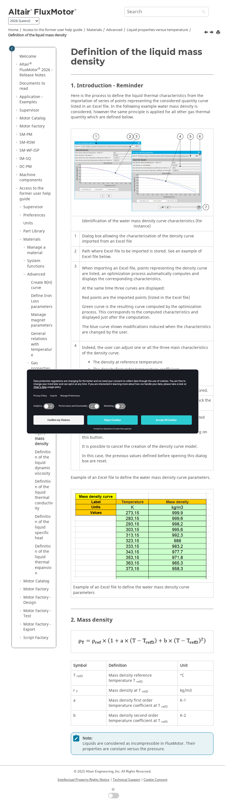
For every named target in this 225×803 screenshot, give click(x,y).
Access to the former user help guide (52, 29)
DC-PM (25, 167)
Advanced (114, 29)
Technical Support (126, 779)
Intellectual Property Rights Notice (83, 779)
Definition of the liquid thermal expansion (43, 559)
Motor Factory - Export (37, 627)
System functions (35, 263)
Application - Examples (31, 99)
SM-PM (25, 134)
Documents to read (32, 86)
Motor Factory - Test (37, 613)
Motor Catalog (32, 118)
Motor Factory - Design (37, 600)
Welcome (27, 56)
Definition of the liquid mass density (37, 35)
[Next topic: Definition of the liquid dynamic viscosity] (212, 33)
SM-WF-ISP (29, 150)
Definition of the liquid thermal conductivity (44, 495)
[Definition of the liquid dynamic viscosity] (212, 33)
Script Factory (35, 638)
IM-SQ (25, 159)
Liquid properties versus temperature (157, 29)
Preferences (34, 215)
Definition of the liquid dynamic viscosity (42, 462)
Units (28, 223)
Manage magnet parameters (41, 320)
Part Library (34, 231)
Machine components (30, 177)
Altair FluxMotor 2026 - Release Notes (36, 70)
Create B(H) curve (41, 285)
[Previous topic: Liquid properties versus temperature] (206, 33)
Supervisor (29, 110)
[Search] (202, 12)
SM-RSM (27, 142)
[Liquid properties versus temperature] (206, 33)
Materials (94, 29)
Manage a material (36, 250)
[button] (17, 56)
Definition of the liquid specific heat (42, 527)
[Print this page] (218, 32)
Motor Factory (32, 126)
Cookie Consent (155, 779)
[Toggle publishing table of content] (12, 48)
